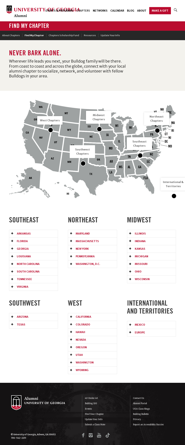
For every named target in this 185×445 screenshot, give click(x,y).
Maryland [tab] (83, 233)
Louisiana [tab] (24, 256)
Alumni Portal (140, 403)
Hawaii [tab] (80, 332)
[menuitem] (59, 10)
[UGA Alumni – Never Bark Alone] (43, 11)
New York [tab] (82, 248)
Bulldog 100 (91, 403)
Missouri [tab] (141, 264)
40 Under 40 (91, 398)
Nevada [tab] (81, 339)
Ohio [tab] (138, 271)
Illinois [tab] (140, 233)
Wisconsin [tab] (142, 279)
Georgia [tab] (23, 248)
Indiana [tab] (140, 241)
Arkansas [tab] (24, 233)
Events (88, 408)
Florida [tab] (22, 241)
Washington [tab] (85, 362)
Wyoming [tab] (82, 370)
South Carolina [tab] (28, 271)
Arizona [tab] (22, 316)
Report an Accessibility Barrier (148, 424)
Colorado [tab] (83, 324)
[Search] (175, 10)
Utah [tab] (79, 355)
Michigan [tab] (141, 256)
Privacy (137, 419)
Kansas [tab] (140, 248)
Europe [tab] (140, 332)
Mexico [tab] (140, 324)
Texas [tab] (21, 324)
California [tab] (83, 316)
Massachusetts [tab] (87, 241)
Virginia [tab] (22, 286)
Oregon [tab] (81, 347)
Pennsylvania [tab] (85, 256)
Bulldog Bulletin (141, 414)
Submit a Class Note (95, 424)
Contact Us (138, 398)
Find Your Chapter (94, 414)
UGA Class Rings (141, 408)
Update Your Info (93, 419)
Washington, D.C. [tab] (88, 264)
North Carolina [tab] (28, 264)
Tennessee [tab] (24, 279)
